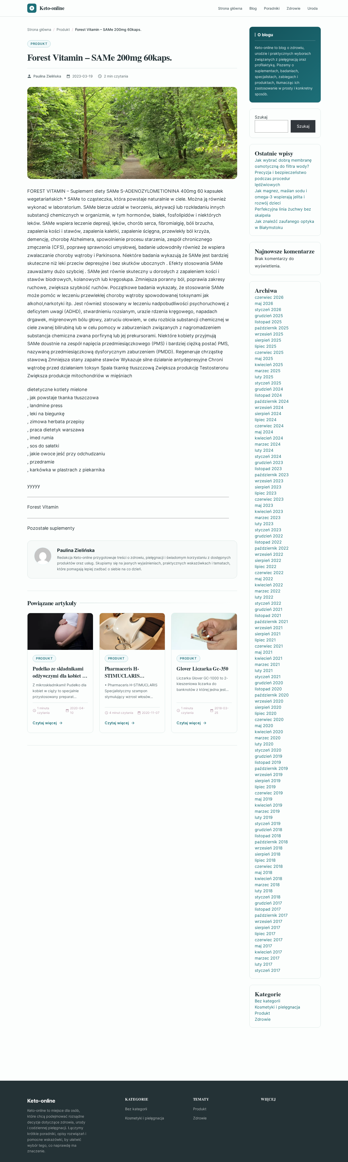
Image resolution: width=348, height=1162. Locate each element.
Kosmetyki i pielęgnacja (277, 1007)
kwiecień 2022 (269, 584)
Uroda (312, 8)
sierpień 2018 (267, 854)
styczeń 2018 (267, 896)
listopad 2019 (268, 762)
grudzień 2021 (268, 609)
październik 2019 (271, 768)
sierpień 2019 (267, 780)
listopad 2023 (268, 468)
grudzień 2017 (268, 903)
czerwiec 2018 (269, 866)
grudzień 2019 (268, 756)
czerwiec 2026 (269, 297)
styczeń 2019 (267, 823)
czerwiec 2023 (269, 499)
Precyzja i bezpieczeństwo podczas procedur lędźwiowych (280, 178)
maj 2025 (264, 358)
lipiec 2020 (265, 713)
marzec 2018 (267, 884)
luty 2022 (264, 597)
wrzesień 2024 (269, 407)
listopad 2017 (268, 909)
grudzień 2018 (268, 829)
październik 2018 (271, 841)
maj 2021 (263, 652)
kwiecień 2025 (269, 364)
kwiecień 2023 (269, 511)
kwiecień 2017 (268, 951)
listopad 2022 (268, 542)
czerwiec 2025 (269, 352)
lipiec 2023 (265, 493)
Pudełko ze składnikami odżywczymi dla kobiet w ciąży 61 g (59, 675)
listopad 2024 (268, 395)
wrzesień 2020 (269, 701)
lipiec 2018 (265, 860)
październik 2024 (272, 401)
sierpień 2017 (267, 927)
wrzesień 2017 (268, 921)
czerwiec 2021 (269, 646)
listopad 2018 (268, 835)
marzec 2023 (267, 517)
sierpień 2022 (268, 560)
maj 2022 (264, 578)
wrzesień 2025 (269, 334)
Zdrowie (293, 8)
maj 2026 (264, 303)
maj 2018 (263, 872)
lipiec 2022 (265, 566)
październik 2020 (272, 695)
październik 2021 (271, 621)
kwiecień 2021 (268, 658)
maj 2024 (264, 431)
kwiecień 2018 (268, 878)
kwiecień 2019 (268, 805)
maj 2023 (264, 505)
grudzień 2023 (269, 462)
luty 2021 (264, 670)
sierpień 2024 (268, 413)
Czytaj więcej (45, 723)
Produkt (39, 44)
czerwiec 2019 (269, 792)
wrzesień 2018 (269, 847)
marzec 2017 (267, 958)
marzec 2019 (267, 811)
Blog (253, 8)
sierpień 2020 (268, 707)
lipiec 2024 (265, 419)
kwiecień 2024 (269, 438)
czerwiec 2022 (269, 572)
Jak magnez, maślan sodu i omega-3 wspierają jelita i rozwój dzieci (281, 196)
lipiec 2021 (265, 639)
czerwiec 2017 (269, 939)
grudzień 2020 (269, 682)
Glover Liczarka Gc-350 (202, 668)
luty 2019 (264, 817)
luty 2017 (263, 964)
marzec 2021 (267, 664)
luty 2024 (264, 450)
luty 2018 (264, 890)
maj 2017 (263, 945)
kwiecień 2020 (269, 731)
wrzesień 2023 (269, 480)
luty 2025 (264, 376)
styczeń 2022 (268, 603)
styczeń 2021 (267, 676)
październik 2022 (272, 548)
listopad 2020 (268, 688)
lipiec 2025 (265, 346)
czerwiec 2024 (269, 425)
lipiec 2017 (265, 933)
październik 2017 (271, 915)
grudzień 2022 (269, 535)
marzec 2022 (267, 590)
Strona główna (230, 8)
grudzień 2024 (269, 389)
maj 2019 (263, 799)
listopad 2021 (268, 615)
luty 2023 (264, 523)
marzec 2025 (267, 370)
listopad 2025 (268, 321)
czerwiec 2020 (269, 719)
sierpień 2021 (267, 633)
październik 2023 (272, 474)
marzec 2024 (267, 444)
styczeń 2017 (267, 970)
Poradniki (271, 8)
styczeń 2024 (268, 456)
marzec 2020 (267, 737)
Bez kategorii (267, 1000)
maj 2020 (264, 725)
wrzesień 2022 (269, 554)
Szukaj (261, 117)
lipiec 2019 (265, 786)
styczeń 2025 (268, 382)
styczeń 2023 (268, 529)
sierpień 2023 (268, 486)
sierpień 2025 (268, 340)
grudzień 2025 (269, 315)
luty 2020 (264, 743)
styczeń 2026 (268, 309)
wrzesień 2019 (269, 774)
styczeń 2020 (268, 750)
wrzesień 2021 (269, 627)
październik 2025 (272, 327)
